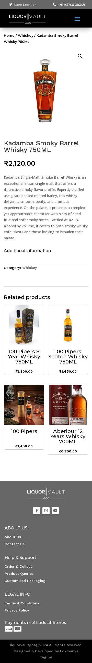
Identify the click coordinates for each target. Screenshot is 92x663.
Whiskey (25, 35)
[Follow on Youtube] (55, 510)
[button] (80, 56)
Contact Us (15, 544)
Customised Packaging (25, 581)
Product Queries (19, 573)
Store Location (25, 5)
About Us (13, 537)
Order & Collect (18, 566)
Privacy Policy (17, 610)
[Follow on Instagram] (46, 510)
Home (9, 35)
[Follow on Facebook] (36, 510)
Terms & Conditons (22, 603)
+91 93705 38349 (71, 5)
